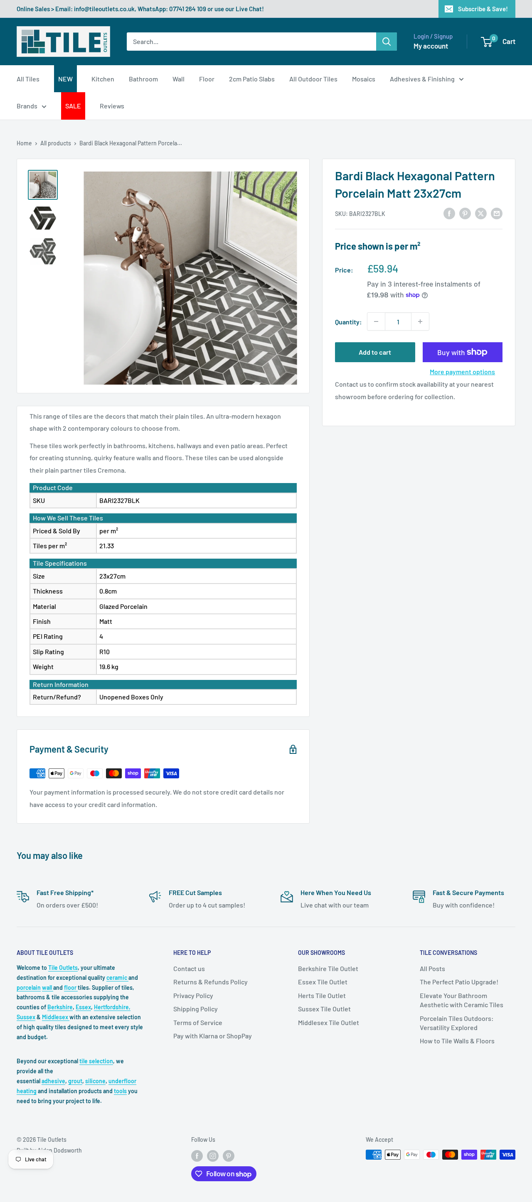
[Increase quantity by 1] (420, 321)
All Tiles (28, 79)
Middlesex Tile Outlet (328, 1022)
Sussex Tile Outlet (324, 1009)
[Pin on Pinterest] (465, 212)
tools (120, 1090)
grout (75, 1080)
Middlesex (55, 1016)
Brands (27, 106)
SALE (73, 106)
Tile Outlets (63, 967)
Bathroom (143, 79)
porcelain (29, 987)
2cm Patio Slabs (252, 79)
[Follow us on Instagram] (213, 1155)
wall (47, 987)
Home (24, 143)
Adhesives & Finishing (422, 79)
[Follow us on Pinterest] (228, 1155)
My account (431, 46)
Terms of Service (197, 1022)
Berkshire (60, 1007)
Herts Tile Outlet (322, 995)
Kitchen (102, 79)
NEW (65, 79)
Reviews (112, 106)
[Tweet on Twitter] (481, 212)
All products (55, 143)
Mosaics (363, 79)
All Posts (432, 968)
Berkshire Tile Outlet (328, 968)
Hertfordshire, (112, 1007)
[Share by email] (496, 212)
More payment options (462, 371)
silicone (95, 1080)
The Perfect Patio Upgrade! (459, 982)
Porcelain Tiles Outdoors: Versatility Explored (457, 1022)
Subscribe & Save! (483, 8)
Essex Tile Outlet (322, 982)
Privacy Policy (193, 995)
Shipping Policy (195, 1009)
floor (71, 987)
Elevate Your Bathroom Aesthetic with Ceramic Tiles (461, 999)
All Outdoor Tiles (313, 79)
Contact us (189, 968)
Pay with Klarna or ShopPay (212, 1036)
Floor (206, 79)
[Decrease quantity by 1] (376, 321)
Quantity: (348, 321)
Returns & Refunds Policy (210, 982)
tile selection (96, 1061)
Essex (83, 1007)
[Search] (386, 41)
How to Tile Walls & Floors (457, 1041)
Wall (178, 79)
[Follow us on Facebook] (197, 1155)
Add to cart (375, 352)
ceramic (117, 977)
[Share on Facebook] (449, 212)
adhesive (53, 1080)
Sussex (26, 1016)
